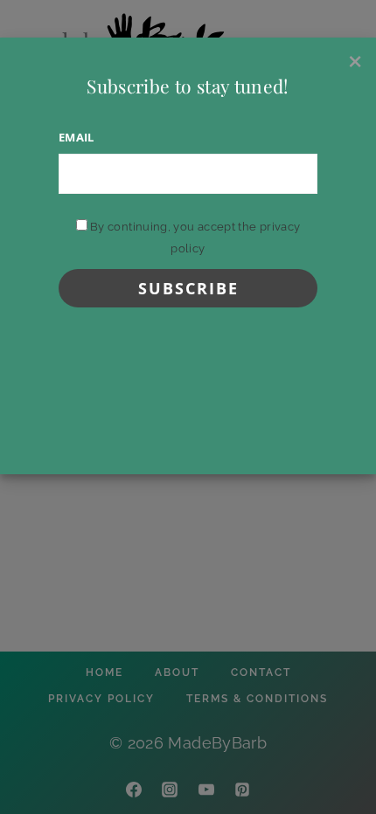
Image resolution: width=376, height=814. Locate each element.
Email (76, 137)
